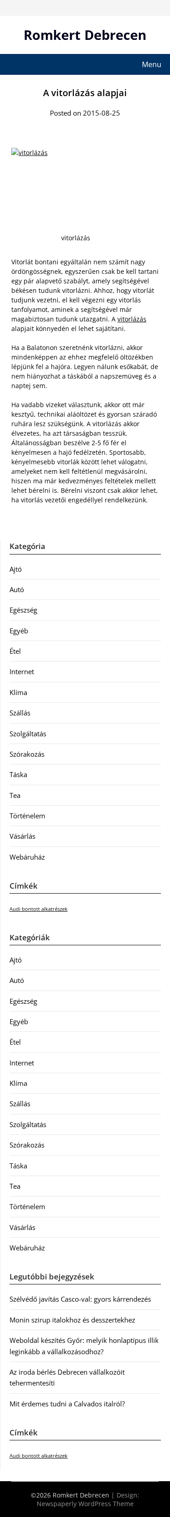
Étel (15, 651)
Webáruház (27, 856)
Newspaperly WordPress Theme (85, 1503)
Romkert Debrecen (85, 35)
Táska (18, 774)
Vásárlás (22, 836)
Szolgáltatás (28, 733)
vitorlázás (131, 319)
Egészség (23, 609)
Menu (151, 64)
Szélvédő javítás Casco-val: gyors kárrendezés (80, 1298)
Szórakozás (27, 753)
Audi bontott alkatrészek (39, 909)
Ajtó (16, 569)
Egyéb (19, 630)
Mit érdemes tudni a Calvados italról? (67, 1403)
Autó (17, 589)
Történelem (27, 815)
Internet (22, 671)
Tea (15, 795)
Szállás (20, 712)
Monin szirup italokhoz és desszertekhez (72, 1319)
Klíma (18, 692)
